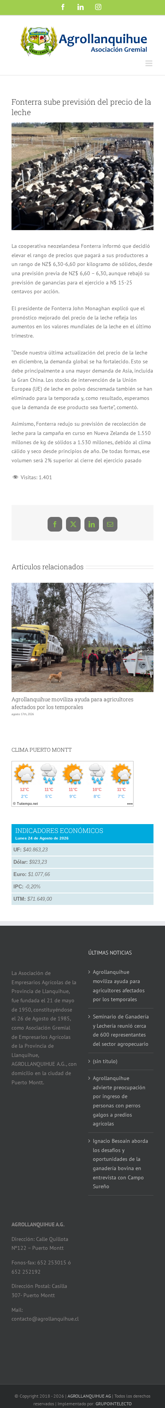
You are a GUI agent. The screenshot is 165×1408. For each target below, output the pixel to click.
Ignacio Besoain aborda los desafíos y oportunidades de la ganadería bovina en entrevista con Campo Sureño (120, 1163)
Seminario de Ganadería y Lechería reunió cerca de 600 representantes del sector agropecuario (121, 1030)
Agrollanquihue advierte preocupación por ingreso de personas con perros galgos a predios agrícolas (119, 1101)
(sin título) (105, 1061)
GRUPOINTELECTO (114, 1403)
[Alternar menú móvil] (149, 63)
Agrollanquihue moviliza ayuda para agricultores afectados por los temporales (73, 703)
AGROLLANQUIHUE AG (89, 1396)
